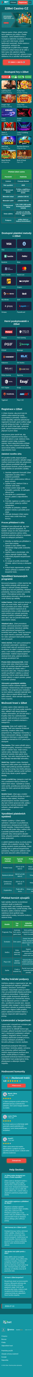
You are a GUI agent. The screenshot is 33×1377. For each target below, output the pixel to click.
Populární (5, 77)
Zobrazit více (16, 1160)
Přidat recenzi (16, 1085)
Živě (12, 77)
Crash (19, 77)
